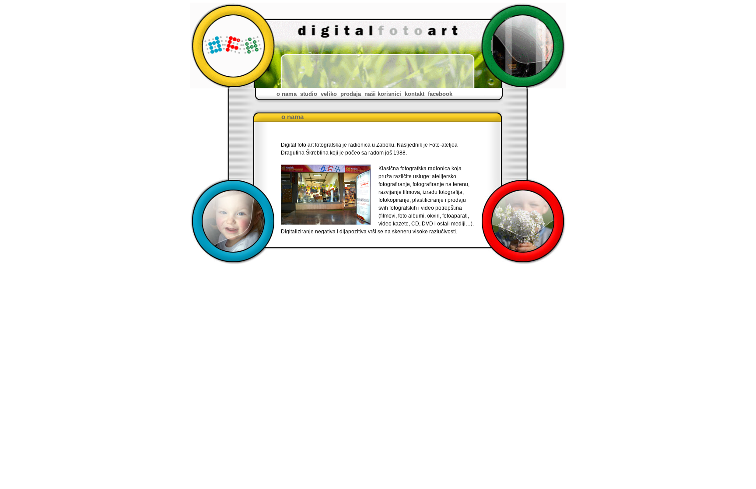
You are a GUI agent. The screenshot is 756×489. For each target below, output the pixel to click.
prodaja (350, 94)
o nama (286, 94)
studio (308, 94)
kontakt (414, 94)
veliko (329, 94)
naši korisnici (382, 94)
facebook (440, 94)
